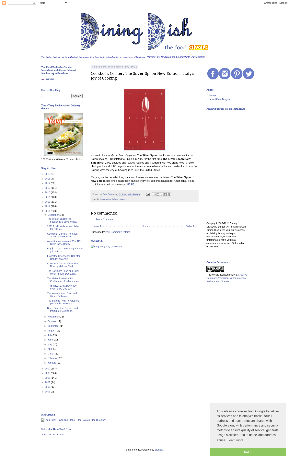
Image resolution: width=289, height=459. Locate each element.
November (53, 316)
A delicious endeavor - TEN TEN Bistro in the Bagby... (64, 242)
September (54, 326)
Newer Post (98, 226)
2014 (48, 197)
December (53, 215)
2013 (48, 201)
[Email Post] (147, 194)
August (52, 330)
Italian (115, 199)
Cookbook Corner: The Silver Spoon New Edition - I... (62, 235)
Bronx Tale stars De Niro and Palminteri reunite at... (62, 309)
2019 (48, 174)
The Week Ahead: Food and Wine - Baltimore (62, 294)
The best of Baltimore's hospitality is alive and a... (62, 220)
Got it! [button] (248, 451)
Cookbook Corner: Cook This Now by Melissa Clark (62, 265)
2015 (48, 192)
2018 (48, 178)
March (51, 353)
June (50, 339)
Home (145, 226)
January (52, 362)
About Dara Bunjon (219, 99)
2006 (48, 387)
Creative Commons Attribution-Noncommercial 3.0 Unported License (226, 278)
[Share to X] (162, 194)
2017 (48, 183)
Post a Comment (104, 219)
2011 (48, 211)
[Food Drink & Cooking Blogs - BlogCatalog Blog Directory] (73, 420)
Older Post (191, 226)
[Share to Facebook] (165, 194)
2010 (48, 368)
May (50, 344)
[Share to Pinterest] (169, 194)
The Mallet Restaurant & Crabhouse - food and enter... (64, 280)
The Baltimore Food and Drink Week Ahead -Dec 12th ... (63, 272)
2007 (48, 382)
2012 (48, 206)
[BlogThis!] (158, 194)
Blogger (159, 449)
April (50, 349)
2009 (48, 373)
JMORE (49, 79)
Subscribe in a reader (52, 434)
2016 (48, 188)
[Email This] (154, 194)
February (53, 358)
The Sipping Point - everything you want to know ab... (63, 302)
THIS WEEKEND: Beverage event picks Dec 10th (62, 287)
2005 (48, 391)
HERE (130, 184)
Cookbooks (105, 199)
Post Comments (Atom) (117, 232)
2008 (48, 378)
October (52, 321)
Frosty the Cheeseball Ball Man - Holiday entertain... (64, 257)
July (50, 335)
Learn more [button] (235, 440)
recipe (122, 199)
